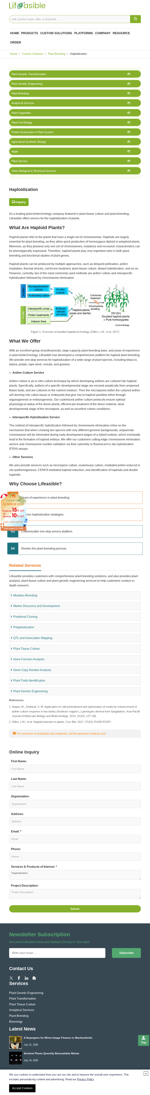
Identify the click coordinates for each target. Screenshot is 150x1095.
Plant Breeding (56, 53)
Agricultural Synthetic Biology (28, 141)
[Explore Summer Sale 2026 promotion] (13, 511)
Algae (14, 151)
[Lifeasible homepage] (27, 5)
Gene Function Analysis (28, 659)
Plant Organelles (21, 112)
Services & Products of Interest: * (34, 866)
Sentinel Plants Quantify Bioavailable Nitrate (51, 1053)
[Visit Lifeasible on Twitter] (11, 977)
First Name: (19, 761)
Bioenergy (15, 1021)
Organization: (20, 796)
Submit (75, 908)
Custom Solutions (56, 33)
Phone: (16, 849)
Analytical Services (22, 103)
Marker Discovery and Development (36, 606)
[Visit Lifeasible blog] (34, 977)
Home (14, 33)
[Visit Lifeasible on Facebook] (19, 977)
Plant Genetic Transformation (28, 74)
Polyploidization (23, 627)
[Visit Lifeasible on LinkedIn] (27, 977)
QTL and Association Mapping (32, 638)
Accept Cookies (22, 1088)
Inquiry (21, 202)
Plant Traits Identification (29, 680)
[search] (135, 19)
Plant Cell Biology (21, 122)
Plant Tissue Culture (26, 648)
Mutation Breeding (25, 595)
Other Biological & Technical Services (33, 170)
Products (29, 33)
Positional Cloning (25, 616)
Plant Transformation (22, 998)
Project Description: (25, 885)
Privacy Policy (85, 1079)
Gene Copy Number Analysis (32, 670)
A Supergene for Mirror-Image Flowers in (58, 1037)
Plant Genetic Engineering (26, 83)
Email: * (16, 831)
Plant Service (19, 161)
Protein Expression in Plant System (32, 132)
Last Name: (19, 778)
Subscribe (126, 952)
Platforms (83, 33)
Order (15, 42)
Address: (17, 814)
